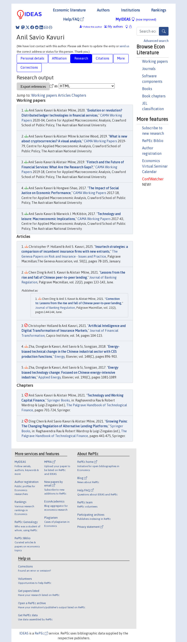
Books (147, 89)
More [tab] (121, 58)
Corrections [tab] (29, 67)
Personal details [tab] (32, 58)
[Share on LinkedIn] (41, 27)
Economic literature (69, 10)
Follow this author (92, 27)
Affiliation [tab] (59, 58)
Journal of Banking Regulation (55, 307)
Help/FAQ (71, 19)
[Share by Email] (46, 27)
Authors (103, 10)
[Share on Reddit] (37, 27)
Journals (149, 69)
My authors (115, 26)
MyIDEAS (136, 19)
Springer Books (58, 400)
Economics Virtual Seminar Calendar (155, 166)
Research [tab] (81, 58)
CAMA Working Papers (100, 141)
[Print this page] (50, 27)
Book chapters (154, 96)
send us (124, 46)
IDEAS (24, 633)
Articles (64, 95)
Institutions (130, 10)
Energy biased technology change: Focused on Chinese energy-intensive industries (69, 372)
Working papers (155, 61)
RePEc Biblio (152, 141)
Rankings (158, 10)
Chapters (79, 95)
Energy (60, 356)
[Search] (164, 31)
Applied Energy (49, 377)
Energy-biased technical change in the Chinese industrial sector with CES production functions (70, 351)
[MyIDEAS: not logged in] (128, 26)
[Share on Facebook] (32, 27)
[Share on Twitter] (27, 27)
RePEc (40, 633)
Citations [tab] (102, 58)
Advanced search (156, 41)
